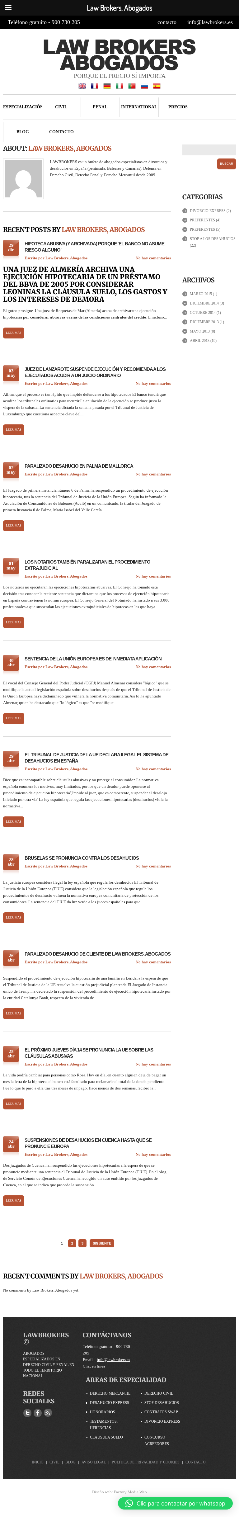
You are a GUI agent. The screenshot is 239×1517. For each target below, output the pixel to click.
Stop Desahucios (161, 1403)
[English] (82, 85)
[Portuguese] (132, 85)
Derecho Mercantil (110, 1393)
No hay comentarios (153, 258)
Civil (61, 107)
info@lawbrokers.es (210, 22)
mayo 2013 (200, 331)
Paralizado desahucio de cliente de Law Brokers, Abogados (98, 954)
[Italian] (119, 85)
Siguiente (102, 1243)
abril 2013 (199, 340)
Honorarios (102, 1412)
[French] (94, 85)
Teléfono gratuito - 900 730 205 (44, 22)
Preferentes (202, 220)
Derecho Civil (158, 1393)
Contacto (61, 132)
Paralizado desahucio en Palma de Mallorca (79, 466)
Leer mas (13, 332)
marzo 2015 (201, 294)
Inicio (38, 1462)
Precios (178, 107)
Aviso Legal (94, 1462)
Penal (100, 107)
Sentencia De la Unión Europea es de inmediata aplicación (93, 658)
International (139, 107)
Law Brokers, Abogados (66, 258)
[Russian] (144, 85)
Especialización (22, 107)
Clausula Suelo (106, 1437)
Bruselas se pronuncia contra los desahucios (82, 858)
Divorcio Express (208, 211)
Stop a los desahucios (213, 239)
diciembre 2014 (204, 303)
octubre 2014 (203, 312)
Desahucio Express (109, 1403)
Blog (22, 132)
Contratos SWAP (161, 1412)
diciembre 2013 (204, 322)
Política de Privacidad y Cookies (146, 1462)
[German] (107, 85)
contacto (166, 22)
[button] (175, 1503)
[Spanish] (157, 85)
